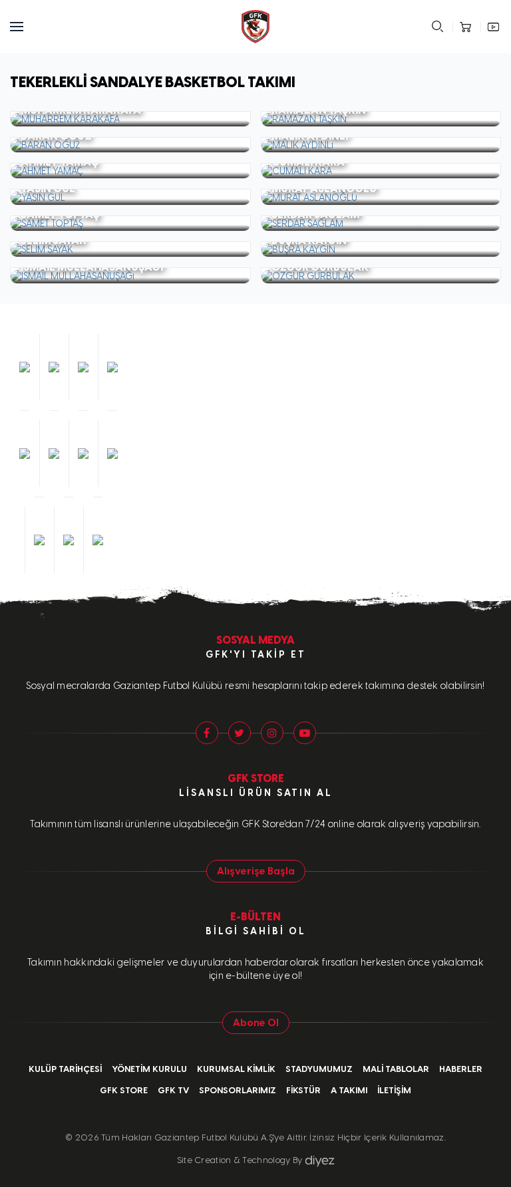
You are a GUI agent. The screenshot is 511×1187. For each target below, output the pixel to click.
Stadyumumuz (319, 1069)
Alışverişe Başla (256, 871)
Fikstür (303, 1090)
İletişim (394, 1090)
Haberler (460, 1069)
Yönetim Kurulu (149, 1069)
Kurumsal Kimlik (236, 1069)
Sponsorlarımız (237, 1090)
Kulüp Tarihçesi (65, 1069)
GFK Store (124, 1090)
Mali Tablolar (396, 1069)
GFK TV (173, 1090)
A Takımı (349, 1090)
